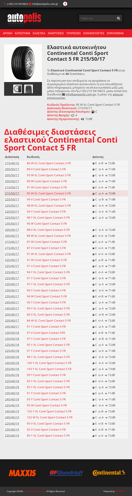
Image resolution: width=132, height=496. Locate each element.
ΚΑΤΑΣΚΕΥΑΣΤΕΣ (93, 33)
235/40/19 (12, 429)
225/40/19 (12, 423)
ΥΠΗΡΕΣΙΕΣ (73, 33)
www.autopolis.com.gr (34, 491)
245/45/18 (12, 363)
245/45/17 (12, 302)
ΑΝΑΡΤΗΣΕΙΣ (56, 33)
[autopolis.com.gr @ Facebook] (65, 3)
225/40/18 (12, 381)
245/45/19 (12, 411)
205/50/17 (12, 169)
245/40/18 (12, 399)
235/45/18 (12, 357)
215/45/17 (12, 242)
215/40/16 (12, 163)
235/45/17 (12, 284)
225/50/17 (12, 199)
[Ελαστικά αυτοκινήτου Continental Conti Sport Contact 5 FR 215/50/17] (23, 63)
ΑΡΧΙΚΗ (7, 33)
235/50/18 (12, 333)
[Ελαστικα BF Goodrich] (66, 473)
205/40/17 (12, 314)
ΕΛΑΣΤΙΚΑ (39, 33)
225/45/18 (12, 345)
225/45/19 (12, 405)
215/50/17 (12, 187)
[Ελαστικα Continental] (109, 473)
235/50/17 (12, 224)
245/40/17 (12, 326)
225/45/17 (12, 260)
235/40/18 (12, 387)
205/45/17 (12, 230)
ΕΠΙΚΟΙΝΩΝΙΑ (115, 33)
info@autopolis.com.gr (45, 3)
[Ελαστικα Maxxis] (23, 473)
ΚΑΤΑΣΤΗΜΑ (22, 33)
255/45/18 (12, 369)
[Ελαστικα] (22, 19)
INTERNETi (120, 491)
